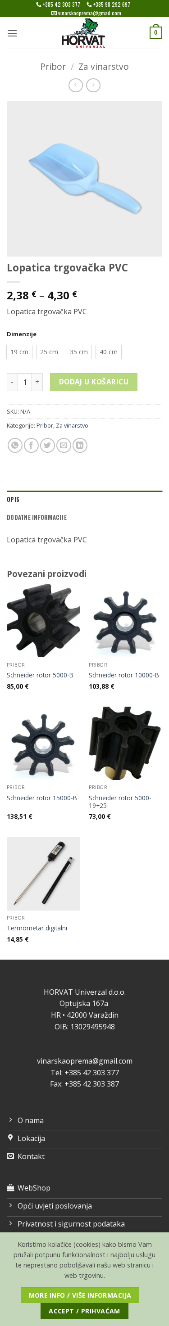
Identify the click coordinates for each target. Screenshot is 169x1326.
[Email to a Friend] (63, 445)
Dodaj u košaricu (93, 382)
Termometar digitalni (37, 928)
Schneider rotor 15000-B (42, 798)
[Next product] (75, 85)
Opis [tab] (13, 499)
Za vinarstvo (103, 66)
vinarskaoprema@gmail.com (84, 1061)
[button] (12, 33)
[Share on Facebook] (31, 445)
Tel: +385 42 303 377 (84, 1073)
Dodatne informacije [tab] (37, 517)
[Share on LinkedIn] (80, 445)
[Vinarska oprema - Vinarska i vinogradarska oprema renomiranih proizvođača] (84, 33)
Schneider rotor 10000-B (124, 675)
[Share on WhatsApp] (15, 445)
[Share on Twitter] (47, 445)
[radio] (19, 352)
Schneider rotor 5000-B (40, 675)
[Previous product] (93, 85)
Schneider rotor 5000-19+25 (120, 802)
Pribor (53, 66)
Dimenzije (22, 334)
